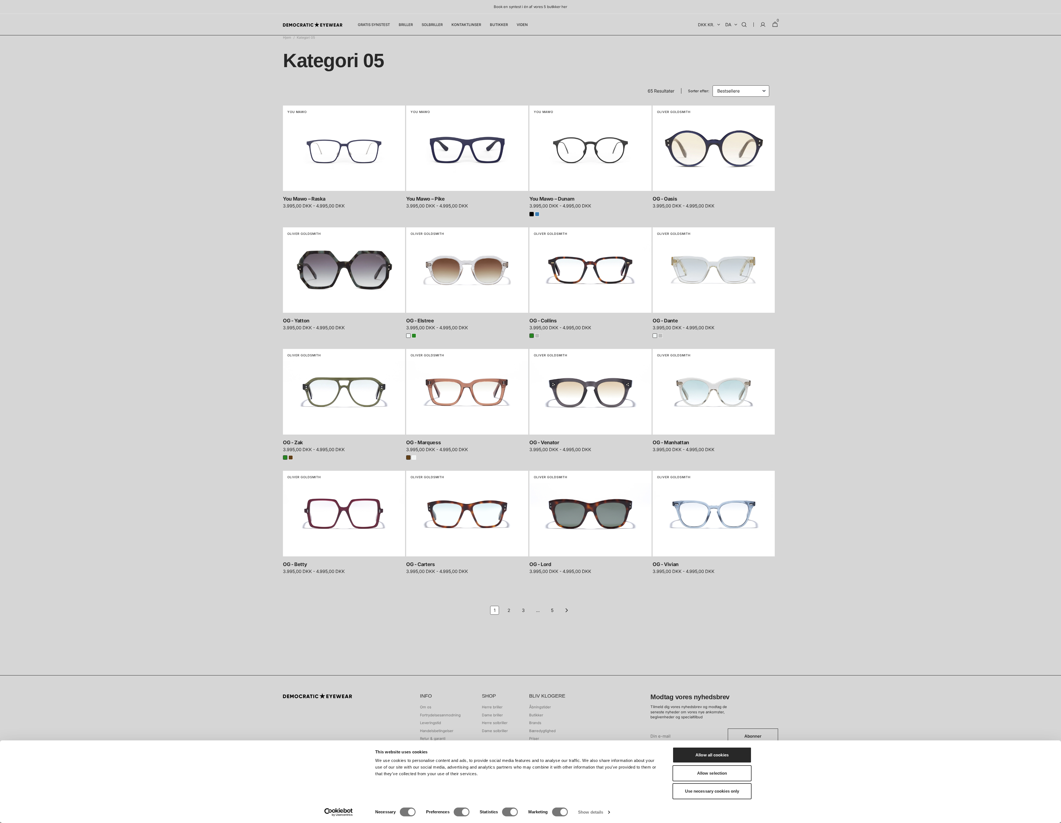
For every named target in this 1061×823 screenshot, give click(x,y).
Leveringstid (430, 723)
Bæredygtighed (542, 731)
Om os (425, 707)
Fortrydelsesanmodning (440, 715)
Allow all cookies (712, 755)
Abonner (752, 736)
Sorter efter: (698, 91)
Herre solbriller (495, 723)
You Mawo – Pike (425, 199)
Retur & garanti (432, 738)
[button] (744, 24)
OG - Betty (295, 564)
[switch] (461, 812)
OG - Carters (420, 564)
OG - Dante (665, 321)
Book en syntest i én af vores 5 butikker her (530, 6)
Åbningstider (540, 707)
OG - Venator (544, 442)
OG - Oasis (665, 199)
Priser (534, 738)
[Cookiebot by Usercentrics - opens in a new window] (338, 812)
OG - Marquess (423, 442)
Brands (535, 723)
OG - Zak (293, 442)
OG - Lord (540, 564)
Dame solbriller (495, 731)
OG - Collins (543, 321)
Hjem (287, 37)
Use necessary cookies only (712, 791)
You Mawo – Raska (304, 199)
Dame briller (492, 715)
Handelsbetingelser (436, 731)
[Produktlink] (344, 161)
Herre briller (492, 707)
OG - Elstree (420, 321)
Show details (590, 812)
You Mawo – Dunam (551, 199)
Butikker (536, 715)
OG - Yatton (296, 321)
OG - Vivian (666, 564)
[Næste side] (566, 610)
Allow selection (712, 773)
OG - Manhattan (671, 442)
